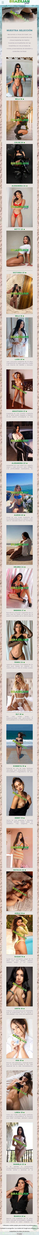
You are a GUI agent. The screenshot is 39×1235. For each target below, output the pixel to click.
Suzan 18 (18, 957)
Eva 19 (19, 1060)
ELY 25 (19, 714)
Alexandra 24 (19, 186)
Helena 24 (19, 567)
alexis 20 (18, 515)
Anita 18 (19, 1009)
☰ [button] (2, 2)
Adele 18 (19, 913)
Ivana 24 (18, 662)
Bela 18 (18, 99)
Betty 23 (18, 229)
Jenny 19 (19, 818)
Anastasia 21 (18, 411)
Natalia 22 (18, 870)
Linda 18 (19, 1112)
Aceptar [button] (19, 1234)
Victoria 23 (19, 273)
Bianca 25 (18, 1216)
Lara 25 (18, 359)
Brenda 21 (19, 610)
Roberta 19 (18, 766)
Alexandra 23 (19, 463)
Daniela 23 (18, 1164)
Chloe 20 (18, 142)
